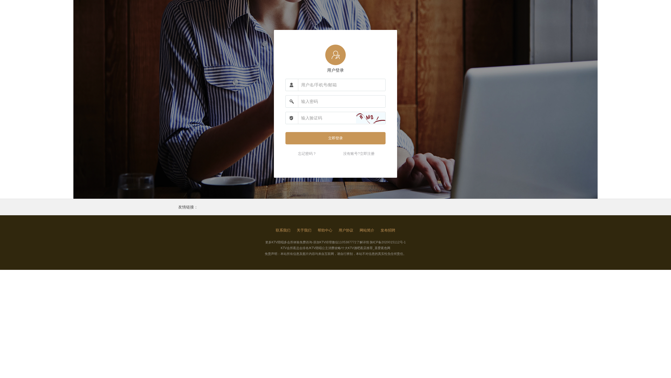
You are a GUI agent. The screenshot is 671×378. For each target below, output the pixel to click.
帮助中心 (325, 230)
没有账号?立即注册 (359, 153)
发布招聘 (388, 230)
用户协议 (346, 230)
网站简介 (367, 230)
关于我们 (304, 230)
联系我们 (283, 230)
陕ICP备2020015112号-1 (388, 242)
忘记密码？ (307, 153)
